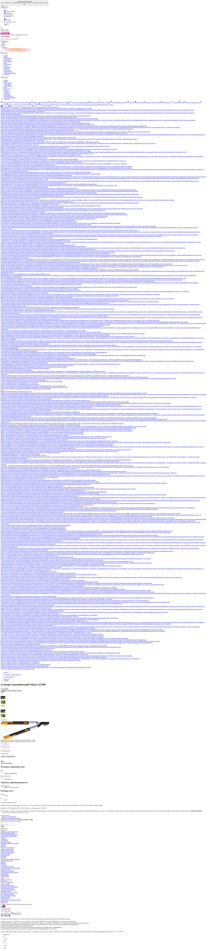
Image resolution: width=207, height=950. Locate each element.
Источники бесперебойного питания (57, 414)
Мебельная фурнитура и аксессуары (11, 152)
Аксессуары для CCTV (37, 423)
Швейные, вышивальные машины (70, 393)
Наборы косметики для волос (73, 279)
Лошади (3, 330)
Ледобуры (78, 322)
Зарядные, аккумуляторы (195, 414)
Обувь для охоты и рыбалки (27, 288)
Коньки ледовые (16, 301)
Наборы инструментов (20, 217)
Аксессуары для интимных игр (50, 365)
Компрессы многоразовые (191, 282)
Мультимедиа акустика (15, 409)
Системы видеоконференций (57, 333)
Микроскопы (21, 354)
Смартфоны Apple (35, 403)
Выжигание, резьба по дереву (75, 264)
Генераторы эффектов (70, 355)
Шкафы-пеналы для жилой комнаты (51, 426)
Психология (20, 372)
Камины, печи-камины (34, 191)
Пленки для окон (83, 444)
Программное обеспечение (120, 133)
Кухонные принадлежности (8, 166)
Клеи (89, 205)
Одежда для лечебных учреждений (108, 295)
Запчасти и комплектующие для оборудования (125, 230)
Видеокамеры (23, 126)
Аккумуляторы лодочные (113, 317)
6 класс (39, 377)
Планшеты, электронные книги (9, 404)
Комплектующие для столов (28, 152)
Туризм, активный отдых (193, 102)
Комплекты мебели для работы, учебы (55, 336)
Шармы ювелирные (11, 361)
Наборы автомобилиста (55, 253)
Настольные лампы (54, 442)
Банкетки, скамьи (73, 150)
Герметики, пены (96, 205)
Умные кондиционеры (90, 420)
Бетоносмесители (23, 213)
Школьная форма (26, 271)
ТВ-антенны (60, 129)
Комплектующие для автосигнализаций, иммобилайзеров (35, 256)
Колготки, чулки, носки (19, 287)
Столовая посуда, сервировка (9, 160)
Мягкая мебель (5, 139)
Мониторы (23, 123)
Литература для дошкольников (108, 375)
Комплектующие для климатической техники (13, 400)
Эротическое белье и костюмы (9, 368)
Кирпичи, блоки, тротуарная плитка (11, 187)
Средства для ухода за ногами (112, 282)
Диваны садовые (86, 139)
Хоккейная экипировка (80, 301)
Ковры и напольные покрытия (9, 451)
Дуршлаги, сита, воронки (73, 166)
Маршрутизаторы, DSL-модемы (22, 417)
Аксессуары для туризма (126, 314)
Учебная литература (6, 377)
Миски (131, 166)
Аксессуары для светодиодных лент (95, 210)
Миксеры (61, 117)
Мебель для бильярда (48, 310)
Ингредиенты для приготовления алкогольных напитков (119, 169)
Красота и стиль (167, 102)
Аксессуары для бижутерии (125, 275)
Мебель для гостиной (6, 430)
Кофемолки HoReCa (136, 340)
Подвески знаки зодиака (181, 361)
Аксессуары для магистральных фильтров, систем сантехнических (132, 176)
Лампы (127, 442)
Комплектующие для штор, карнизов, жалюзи (66, 444)
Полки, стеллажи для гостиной (74, 430)
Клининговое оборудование (22, 343)
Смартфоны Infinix (99, 403)
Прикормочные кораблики (167, 322)
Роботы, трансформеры (51, 259)
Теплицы (57, 232)
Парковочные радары (86, 252)
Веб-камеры (126, 414)
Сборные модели (75, 262)
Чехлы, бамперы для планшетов (70, 404)
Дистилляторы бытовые (21, 171)
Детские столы (45, 143)
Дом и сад (132, 102)
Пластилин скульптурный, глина (152, 349)
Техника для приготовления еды (10, 113)
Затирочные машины (103, 213)
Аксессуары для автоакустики (106, 250)
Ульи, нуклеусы (19, 245)
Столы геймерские (147, 134)
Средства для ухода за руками (58, 282)
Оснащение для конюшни (79, 330)
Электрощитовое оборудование (9, 197)
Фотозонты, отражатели (84, 127)
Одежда (3, 287)
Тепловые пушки (28, 214)
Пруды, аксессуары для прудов (46, 230)
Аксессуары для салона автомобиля (135, 255)
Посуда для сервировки (93, 160)
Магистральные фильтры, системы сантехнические (100, 176)
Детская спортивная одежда (111, 271)
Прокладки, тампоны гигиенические (20, 297)
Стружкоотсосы (54, 214)
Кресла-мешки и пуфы (14, 425)
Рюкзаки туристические (80, 311)
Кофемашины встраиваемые (107, 110)
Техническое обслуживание (26, 389)
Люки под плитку (20, 211)
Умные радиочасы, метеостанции (169, 420)
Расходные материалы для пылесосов (86, 397)
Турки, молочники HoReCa (113, 338)
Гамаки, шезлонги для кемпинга (77, 316)
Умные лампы (77, 419)
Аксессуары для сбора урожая (73, 239)
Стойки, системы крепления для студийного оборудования (163, 127)
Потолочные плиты (38, 204)
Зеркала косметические (74, 290)
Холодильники (8, 71)
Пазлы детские (34, 264)
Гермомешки (75, 307)
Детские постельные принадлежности (52, 265)
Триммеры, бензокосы (16, 227)
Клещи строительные (76, 217)
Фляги (105, 314)
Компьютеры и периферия (40, 102)
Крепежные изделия (6, 194)
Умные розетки (96, 419)
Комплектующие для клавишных (25, 356)
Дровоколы (134, 227)
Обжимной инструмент (25, 220)
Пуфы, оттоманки (66, 425)
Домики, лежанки (106, 323)
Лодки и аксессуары (6, 317)
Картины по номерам (13, 346)
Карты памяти (39, 126)
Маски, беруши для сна (100, 449)
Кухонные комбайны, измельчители (36, 117)
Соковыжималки (49, 115)
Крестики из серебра (45, 361)
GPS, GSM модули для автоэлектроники (62, 256)
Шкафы (13, 426)
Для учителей (90, 377)
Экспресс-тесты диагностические (165, 298)
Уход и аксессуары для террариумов (182, 327)
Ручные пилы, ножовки (42, 219)
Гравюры (88, 346)
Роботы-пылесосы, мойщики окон (42, 396)
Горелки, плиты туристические (46, 311)
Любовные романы (158, 378)
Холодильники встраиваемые (48, 110)
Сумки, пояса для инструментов (55, 224)
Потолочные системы (16, 204)
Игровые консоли (55, 130)
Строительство (94, 102)
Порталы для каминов (163, 394)
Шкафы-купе (27, 426)
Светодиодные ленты (25, 136)
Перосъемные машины (20, 243)
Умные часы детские (36, 124)
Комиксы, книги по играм (70, 375)
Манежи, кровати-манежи (92, 265)
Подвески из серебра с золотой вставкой (149, 361)
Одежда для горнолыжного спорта (130, 301)
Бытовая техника (7, 102)
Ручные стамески (75, 219)
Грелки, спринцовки (103, 298)
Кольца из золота (122, 359)
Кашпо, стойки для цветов (15, 445)
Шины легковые (13, 246)
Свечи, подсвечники (82, 445)
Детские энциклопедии (56, 375)
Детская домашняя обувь (153, 271)
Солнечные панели (180, 248)
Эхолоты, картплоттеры (22, 322)
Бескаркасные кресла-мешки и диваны (116, 139)
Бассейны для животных (75, 324)
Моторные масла (18, 249)
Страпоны (105, 364)
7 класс (43, 377)
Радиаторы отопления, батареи (77, 191)
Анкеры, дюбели (31, 194)
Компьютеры (34, 130)
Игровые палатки (33, 266)
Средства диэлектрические (28, 195)
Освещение (4, 442)
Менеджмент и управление (35, 371)
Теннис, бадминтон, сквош (8, 309)
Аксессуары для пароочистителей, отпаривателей (18, 399)
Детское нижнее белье (65, 271)
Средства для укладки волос (89, 279)
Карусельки (55, 266)
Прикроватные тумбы (23, 142)
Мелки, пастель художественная (111, 349)
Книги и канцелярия (74, 104)
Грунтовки (95, 185)
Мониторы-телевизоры (32, 123)
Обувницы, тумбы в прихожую (38, 142)
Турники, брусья (20, 303)
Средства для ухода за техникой (71, 121)
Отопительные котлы (13, 191)
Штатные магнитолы (154, 250)
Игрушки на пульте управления (22, 259)
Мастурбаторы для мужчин (51, 364)
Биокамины (126, 394)
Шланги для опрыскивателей (44, 233)
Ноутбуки (6, 68)
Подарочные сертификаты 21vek (10, 387)
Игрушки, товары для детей (153, 102)
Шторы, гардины (38, 444)
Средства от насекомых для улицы (146, 314)
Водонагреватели (14, 176)
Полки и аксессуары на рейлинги (76, 168)
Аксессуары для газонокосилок (60, 236)
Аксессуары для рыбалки (103, 322)
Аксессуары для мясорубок (148, 120)
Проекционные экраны (68, 123)
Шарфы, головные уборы (43, 287)
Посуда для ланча (62, 168)
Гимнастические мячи (70, 300)
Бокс (15, 304)
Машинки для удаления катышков (126, 393)
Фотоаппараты (15, 126)
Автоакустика (23, 250)
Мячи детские (58, 262)
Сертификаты (104, 104)
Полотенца (72, 449)
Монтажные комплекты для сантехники (137, 181)
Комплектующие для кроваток (150, 265)
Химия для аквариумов (117, 327)
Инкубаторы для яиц (25, 242)
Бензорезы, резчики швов (75, 213)
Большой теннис (78, 309)
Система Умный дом (6, 419)
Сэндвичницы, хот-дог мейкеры (53, 113)
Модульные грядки (81, 232)
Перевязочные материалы (53, 298)
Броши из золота (29, 362)
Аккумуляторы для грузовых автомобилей (61, 248)
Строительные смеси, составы (69, 185)
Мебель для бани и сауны (8, 155)
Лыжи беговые (25, 301)
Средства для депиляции (41, 284)
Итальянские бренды (139, 275)
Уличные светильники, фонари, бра (115, 442)
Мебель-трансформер (6, 147)
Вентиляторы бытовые (20, 394)
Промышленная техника (7, 343)
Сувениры (3, 174)
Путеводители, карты (91, 372)
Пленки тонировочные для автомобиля (81, 255)
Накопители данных (6, 137)
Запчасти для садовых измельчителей (151, 236)
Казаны (176, 314)
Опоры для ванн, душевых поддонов (50, 178)
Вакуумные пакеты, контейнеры (51, 120)
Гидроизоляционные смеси (84, 185)
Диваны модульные (66, 139)
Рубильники (102, 197)
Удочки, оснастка (5, 320)
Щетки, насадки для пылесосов (47, 397)
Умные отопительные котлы (139, 420)
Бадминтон (71, 309)
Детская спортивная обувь (167, 271)
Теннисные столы (42, 309)
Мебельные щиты (44, 188)
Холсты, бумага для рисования (128, 349)
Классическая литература (37, 378)
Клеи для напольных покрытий (54, 205)
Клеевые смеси (23, 185)
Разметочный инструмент (8, 221)
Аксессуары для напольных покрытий (147, 200)
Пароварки (154, 113)
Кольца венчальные (10, 359)
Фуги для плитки (72, 200)
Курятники (184, 242)
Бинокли (15, 354)
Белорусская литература (73, 378)
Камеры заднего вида (110, 256)
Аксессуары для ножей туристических (88, 314)
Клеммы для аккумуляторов (112, 248)
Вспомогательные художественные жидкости (173, 349)
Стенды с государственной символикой (35, 380)
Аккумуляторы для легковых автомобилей (38, 248)
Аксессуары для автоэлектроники (10, 256)
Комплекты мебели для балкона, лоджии (28, 156)
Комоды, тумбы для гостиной (37, 430)
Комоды (11, 142)
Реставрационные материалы (166, 200)
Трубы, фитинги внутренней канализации (49, 184)
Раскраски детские (43, 264)
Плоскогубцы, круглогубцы (39, 220)
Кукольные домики (131, 259)
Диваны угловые (30, 139)
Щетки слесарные (101, 217)
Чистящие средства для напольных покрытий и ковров (176, 446)
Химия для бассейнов (47, 237)
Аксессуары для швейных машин (132, 397)
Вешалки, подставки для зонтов (59, 150)
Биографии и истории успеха (79, 371)
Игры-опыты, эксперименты (35, 262)
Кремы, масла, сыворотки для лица (18, 278)
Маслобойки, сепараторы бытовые (88, 118)
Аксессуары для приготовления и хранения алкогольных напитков (153, 169)
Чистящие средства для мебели (152, 446)
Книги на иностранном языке (88, 378)
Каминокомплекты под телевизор (60, 435)
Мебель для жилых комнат (8, 149)
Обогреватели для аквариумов (102, 327)
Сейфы (43, 336)
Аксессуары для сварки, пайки (99, 216)
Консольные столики (131, 143)
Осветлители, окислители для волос (41, 281)
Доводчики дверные (67, 201)
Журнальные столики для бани (62, 155)
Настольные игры (17, 345)
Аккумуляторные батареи (69, 413)
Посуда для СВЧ (46, 159)
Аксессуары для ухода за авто (164, 255)
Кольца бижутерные (50, 275)
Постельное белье (54, 449)
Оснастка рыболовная (91, 320)
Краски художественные (82, 349)
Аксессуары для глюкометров (40, 293)
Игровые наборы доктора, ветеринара (180, 261)
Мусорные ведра (168, 340)
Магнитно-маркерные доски (24, 333)
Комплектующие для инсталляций (42, 182)
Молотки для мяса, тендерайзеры (110, 166)
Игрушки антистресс (111, 261)
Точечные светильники (49, 210)
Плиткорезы (18, 223)
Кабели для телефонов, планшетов (83, 407)
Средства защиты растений (51, 240)
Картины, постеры (16, 174)
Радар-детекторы (61, 252)
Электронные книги (29, 404)
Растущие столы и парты (86, 143)
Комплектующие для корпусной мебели (119, 152)
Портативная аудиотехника (8, 412)
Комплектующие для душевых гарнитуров (170, 178)
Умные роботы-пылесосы (16, 420)
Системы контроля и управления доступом (101, 423)
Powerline (87, 417)
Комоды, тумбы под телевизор (21, 435)
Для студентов (82, 377)
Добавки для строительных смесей (107, 185)
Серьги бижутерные (39, 275)
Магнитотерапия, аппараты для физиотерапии (76, 291)
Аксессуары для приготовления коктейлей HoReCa (117, 340)
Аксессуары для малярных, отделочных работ (95, 223)
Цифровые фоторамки (140, 126)
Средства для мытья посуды (136, 446)
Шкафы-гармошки (36, 426)
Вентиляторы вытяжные (176, 394)
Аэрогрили (22, 113)
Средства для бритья (75, 284)
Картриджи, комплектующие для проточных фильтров (71, 176)
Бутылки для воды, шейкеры (48, 307)
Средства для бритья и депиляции (10, 284)
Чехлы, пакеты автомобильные (20, 255)
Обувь (2, 288)
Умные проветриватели (153, 420)
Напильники (67, 219)
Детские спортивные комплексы (68, 266)
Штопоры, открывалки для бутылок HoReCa (45, 340)
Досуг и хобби (34, 104)
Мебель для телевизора (7, 435)
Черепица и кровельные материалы (21, 189)
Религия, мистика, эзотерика (104, 372)
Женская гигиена (5, 297)
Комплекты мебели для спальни (25, 433)
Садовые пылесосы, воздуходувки (97, 227)
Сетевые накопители (53, 137)
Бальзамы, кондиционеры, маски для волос (33, 279)
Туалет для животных (117, 323)
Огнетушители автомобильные (26, 253)
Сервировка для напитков (19, 163)
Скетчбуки (140, 349)
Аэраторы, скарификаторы (114, 227)
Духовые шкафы (35, 110)
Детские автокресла (104, 253)
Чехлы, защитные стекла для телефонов (61, 406)
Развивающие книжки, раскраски (40, 375)
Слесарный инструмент (7, 217)
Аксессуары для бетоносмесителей (53, 226)
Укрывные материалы (188, 232)
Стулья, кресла (67, 149)
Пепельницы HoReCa (148, 340)
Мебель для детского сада (91, 268)
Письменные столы (28, 439)
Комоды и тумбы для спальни (54, 433)
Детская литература (6, 375)
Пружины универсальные (132, 194)
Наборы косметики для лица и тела (76, 282)
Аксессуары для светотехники (77, 210)
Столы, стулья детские (17, 439)
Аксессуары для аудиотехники (181, 409)
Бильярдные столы (10, 310)
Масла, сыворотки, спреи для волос (55, 279)
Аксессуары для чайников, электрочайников (68, 172)
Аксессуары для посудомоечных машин (80, 401)
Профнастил (110, 189)
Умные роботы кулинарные (65, 420)
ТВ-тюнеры (67, 129)
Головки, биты (30, 217)
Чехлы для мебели (148, 152)
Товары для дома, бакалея (63, 102)
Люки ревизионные (9, 211)
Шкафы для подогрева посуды (176, 110)
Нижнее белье (9, 287)
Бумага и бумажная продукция (9, 335)
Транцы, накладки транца (80, 317)
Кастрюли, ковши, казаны (35, 159)
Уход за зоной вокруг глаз (53, 278)
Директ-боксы (40, 355)
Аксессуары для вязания (56, 352)
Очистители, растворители (70, 205)
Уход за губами (117, 278)
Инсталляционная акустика (150, 409)
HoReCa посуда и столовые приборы (11, 338)
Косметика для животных (96, 326)
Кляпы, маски (62, 365)
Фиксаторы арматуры (113, 194)
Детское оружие (77, 261)
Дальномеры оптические (53, 354)
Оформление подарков (65, 175)
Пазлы (48, 345)
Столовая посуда (82, 160)
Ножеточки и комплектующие (46, 165)
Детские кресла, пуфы (46, 425)
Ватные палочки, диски (179, 278)
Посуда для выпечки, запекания (9, 162)
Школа (6, 57)
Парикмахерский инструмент (126, 279)
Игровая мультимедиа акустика (173, 134)
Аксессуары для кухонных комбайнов (130, 120)
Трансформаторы (80, 197)
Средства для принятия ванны (147, 282)
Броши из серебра (39, 362)
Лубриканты (133, 298)
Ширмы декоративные (106, 445)
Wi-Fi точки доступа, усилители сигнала (42, 417)
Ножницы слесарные (64, 217)
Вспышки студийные (118, 127)
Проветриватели (134, 394)
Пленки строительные (114, 223)
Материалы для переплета (65, 332)
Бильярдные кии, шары (22, 310)
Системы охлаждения (74, 131)
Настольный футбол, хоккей (58, 345)
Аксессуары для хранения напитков (36, 163)
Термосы (21, 314)
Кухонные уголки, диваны (54, 139)
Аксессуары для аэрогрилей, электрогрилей (32, 121)
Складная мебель (69, 311)
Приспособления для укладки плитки (108, 200)
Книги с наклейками (94, 375)
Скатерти (77, 449)
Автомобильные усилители (54, 250)
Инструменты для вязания (42, 352)
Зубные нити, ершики (66, 294)
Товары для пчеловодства (8, 245)
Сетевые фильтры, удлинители (114, 414)
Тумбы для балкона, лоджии (165, 156)
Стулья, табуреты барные (36, 146)
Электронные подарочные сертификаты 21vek (55, 387)
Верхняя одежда (54, 287)
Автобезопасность (6, 253)
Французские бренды (161, 275)
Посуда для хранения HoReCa (184, 338)
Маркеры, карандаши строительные (58, 221)
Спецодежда (81, 224)
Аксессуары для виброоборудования (73, 226)
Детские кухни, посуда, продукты (63, 261)
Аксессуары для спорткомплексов (153, 266)
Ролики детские (83, 269)
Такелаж (46, 213)
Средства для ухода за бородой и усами (107, 279)
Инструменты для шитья (69, 352)
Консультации (23, 388)
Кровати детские (57, 268)
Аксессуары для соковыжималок (54, 121)
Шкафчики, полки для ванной (50, 432)
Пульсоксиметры (52, 291)
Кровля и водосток (6, 189)
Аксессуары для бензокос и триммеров (79, 236)
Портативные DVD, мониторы (89, 250)
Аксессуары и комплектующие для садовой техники (15, 234)
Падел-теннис (110, 309)
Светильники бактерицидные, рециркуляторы (124, 291)
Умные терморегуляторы (160, 419)
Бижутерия (4, 275)
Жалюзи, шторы (5, 444)
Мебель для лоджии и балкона (9, 156)
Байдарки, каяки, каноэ (21, 317)
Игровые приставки (13, 134)
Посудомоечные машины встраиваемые (68, 110)
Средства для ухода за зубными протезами (119, 294)
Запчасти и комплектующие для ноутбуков (12, 383)
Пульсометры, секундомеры (22, 307)
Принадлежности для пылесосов (29, 397)
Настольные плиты (66, 108)
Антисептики (84, 295)
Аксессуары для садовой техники (125, 234)
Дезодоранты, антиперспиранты (95, 282)
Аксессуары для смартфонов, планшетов (12, 406)
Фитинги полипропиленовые (174, 176)
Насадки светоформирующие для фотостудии (64, 127)
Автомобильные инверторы (49, 252)
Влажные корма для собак (24, 323)
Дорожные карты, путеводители (165, 314)
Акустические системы (76, 409)
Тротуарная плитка (42, 187)
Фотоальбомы (25, 174)
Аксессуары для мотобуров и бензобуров (144, 226)
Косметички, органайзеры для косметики (26, 290)
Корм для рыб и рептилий (24, 327)
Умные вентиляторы (78, 420)
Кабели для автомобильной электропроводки (128, 256)
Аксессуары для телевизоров (9, 129)
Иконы (99, 174)
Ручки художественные (49, 349)
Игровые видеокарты (72, 134)
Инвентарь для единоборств (24, 304)
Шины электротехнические (49, 197)
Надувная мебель (70, 153)
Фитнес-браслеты (26, 124)
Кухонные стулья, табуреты (11, 429)
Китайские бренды (150, 275)
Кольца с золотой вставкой (110, 359)
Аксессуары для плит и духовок (42, 401)
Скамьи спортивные (43, 303)
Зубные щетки (56, 294)
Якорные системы (134, 317)
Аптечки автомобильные (42, 253)
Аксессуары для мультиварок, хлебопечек (86, 120)
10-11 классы (56, 377)
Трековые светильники (62, 210)
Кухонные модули (20, 144)
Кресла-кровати (75, 425)
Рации (30, 342)
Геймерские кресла (55, 429)
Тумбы (15, 142)
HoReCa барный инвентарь (8, 340)
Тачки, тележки (29, 239)
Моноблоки (28, 130)
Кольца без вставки (65, 359)
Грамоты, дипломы (104, 335)
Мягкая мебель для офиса (73, 336)
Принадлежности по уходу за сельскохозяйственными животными (162, 242)
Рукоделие (3, 352)
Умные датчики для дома (66, 419)
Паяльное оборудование (41, 216)
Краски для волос (26, 281)
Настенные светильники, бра (71, 442)
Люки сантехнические (184, 181)
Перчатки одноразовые (73, 295)
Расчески (152, 279)
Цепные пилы (26, 227)
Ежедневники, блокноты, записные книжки (44, 335)
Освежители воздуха (11, 448)
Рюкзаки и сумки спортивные (64, 307)
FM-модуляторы (42, 250)
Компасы (101, 314)
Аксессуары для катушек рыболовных (148, 320)
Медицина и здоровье (64, 372)
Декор (2, 445)
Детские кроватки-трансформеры (46, 147)
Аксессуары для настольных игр (96, 345)
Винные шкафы (76, 108)
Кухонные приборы (21, 166)
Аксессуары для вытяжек (26, 401)
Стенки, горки (20, 426)
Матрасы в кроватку (36, 265)
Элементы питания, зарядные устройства (50, 413)
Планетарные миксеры (52, 117)
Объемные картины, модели (62, 346)
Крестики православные (58, 361)
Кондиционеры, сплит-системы (35, 394)
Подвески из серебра (132, 361)
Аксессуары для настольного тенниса (57, 309)
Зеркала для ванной (64, 432)
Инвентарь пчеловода (69, 245)
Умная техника (5, 420)
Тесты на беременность (40, 298)
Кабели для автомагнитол (167, 250)
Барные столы (17, 143)
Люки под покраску (39, 211)
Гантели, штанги (43, 300)
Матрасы (13, 428)
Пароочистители (56, 396)
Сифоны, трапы (93, 178)
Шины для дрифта (44, 246)
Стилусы (34, 414)
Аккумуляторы (5, 248)
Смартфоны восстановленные (22, 403)
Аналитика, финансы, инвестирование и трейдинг (57, 371)
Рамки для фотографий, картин (37, 174)
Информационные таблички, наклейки (134, 333)
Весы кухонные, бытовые (17, 118)
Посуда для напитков (22, 160)
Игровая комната (5, 266)
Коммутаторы (70, 417)
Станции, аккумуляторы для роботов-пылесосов (109, 397)
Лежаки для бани (76, 155)
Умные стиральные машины (41, 420)
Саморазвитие (28, 372)
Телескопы (28, 354)
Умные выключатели (86, 419)
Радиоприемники (40, 409)
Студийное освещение (46, 127)
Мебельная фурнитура (136, 152)
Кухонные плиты (34, 108)
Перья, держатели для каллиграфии (66, 349)
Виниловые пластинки (136, 409)
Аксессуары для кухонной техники (10, 120)
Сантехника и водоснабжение (80, 102)
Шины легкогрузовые (24, 246)
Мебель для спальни (6, 433)
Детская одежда (17, 271)
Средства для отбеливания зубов (99, 294)
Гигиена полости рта (6, 294)
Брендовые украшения (13, 275)
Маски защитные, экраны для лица (40, 295)
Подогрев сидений (196, 255)
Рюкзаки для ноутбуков (70, 133)
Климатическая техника (7, 394)
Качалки (94, 266)
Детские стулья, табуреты (67, 429)
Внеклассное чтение (17, 377)
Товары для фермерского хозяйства (10, 242)
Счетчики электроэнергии (24, 198)
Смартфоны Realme (119, 403)
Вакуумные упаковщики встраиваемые (19, 111)
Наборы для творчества (54, 264)
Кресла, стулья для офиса (42, 441)
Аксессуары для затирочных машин (109, 226)
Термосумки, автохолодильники (47, 314)
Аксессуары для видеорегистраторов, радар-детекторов (89, 256)
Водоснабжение (5, 176)
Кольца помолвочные (33, 359)
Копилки (8, 174)
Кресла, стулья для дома (107, 430)
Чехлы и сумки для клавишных (60, 356)
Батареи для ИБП (72, 414)
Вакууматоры (45, 118)
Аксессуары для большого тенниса (93, 309)
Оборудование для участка (8, 230)
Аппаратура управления (92, 197)
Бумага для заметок (26, 335)
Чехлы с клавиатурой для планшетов (179, 406)
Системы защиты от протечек (169, 181)
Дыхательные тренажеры (40, 291)
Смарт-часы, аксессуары (7, 124)
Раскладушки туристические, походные (97, 316)
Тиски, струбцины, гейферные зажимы (24, 219)
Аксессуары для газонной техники (90, 234)
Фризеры (142, 113)
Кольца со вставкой (55, 359)
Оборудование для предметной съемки (101, 127)
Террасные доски (53, 188)
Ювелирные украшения (46, 104)
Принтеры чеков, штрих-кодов (55, 342)
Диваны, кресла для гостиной (20, 430)
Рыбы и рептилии (6, 327)
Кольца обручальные (21, 359)
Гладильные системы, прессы (109, 393)
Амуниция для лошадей (11, 330)
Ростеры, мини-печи (119, 113)
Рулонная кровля (118, 189)
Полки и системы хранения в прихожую (39, 150)
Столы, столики (15, 146)
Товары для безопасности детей (177, 152)
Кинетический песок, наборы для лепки (94, 264)
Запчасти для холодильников (54, 381)
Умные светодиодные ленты (120, 419)
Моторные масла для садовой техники (170, 234)
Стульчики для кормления (86, 146)
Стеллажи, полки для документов (81, 441)
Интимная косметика (6, 367)
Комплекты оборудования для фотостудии (135, 127)
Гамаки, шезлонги (52, 153)
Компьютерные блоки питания (48, 131)
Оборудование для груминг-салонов (45, 326)
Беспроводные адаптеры (60, 417)
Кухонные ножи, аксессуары (8, 165)
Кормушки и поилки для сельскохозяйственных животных (128, 242)
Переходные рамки (32, 250)
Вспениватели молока (67, 115)
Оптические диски (71, 137)
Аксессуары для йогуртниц (12, 121)
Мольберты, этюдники (192, 349)
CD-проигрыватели (74, 412)
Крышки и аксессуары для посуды (60, 159)
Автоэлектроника (5, 252)
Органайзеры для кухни (37, 168)
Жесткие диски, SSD (15, 131)
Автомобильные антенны (73, 252)
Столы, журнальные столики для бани (103, 143)
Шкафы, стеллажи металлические (18, 342)
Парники (52, 232)
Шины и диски (5, 246)
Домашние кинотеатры (63, 409)
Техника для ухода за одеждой (9, 393)
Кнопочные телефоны (152, 403)
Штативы (131, 126)
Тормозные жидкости (74, 249)
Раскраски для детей (83, 375)
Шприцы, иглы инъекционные (89, 298)
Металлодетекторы (118, 423)
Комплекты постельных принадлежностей (37, 449)
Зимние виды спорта (6, 301)
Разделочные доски (42, 166)
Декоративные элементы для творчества (167, 346)
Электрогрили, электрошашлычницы (77, 113)
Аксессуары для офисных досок (73, 333)
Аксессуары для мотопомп (126, 226)
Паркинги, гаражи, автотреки (100, 259)
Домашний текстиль (6, 449)
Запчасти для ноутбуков (30, 383)
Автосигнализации (27, 252)
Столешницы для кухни (31, 144)
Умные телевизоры (28, 420)
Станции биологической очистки (103, 230)
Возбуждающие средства (40, 367)
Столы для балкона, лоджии (81, 156)
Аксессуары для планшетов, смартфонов (90, 404)
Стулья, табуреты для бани (109, 429)
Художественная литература (8, 378)
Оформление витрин (196, 342)
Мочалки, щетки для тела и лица (164, 282)
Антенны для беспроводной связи (147, 417)
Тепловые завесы (109, 394)
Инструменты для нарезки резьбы (39, 221)
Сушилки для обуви (141, 393)
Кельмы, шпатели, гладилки (29, 223)
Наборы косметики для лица (165, 278)
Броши (2, 362)
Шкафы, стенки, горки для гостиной (55, 430)
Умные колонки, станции (34, 419)
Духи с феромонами (27, 367)
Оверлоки (82, 393)
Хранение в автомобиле (118, 255)
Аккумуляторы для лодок (97, 248)
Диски (51, 246)
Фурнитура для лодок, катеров (147, 317)
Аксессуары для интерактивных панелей (93, 333)
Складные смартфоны (164, 403)
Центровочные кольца (72, 246)
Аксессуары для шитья (94, 352)
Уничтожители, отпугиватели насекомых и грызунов (113, 232)
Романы (165, 378)
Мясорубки (67, 117)
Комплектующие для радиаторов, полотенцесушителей (110, 181)
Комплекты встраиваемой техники (124, 110)
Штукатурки (37, 185)
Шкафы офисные (67, 441)
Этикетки (96, 335)
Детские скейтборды (73, 269)
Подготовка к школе (117, 377)
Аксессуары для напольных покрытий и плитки (14, 200)
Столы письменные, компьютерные (31, 143)
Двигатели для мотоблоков (50, 234)
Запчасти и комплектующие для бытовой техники (14, 381)
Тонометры (24, 291)
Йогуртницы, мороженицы (132, 113)
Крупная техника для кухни (8, 108)
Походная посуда (61, 314)
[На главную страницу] (6, 34)
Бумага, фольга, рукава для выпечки (72, 162)
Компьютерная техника (7, 130)
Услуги (6, 65)
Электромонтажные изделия (8, 195)
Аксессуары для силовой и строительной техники (14, 226)
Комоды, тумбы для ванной (54, 142)
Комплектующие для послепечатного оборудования (87, 332)
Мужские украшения (101, 275)
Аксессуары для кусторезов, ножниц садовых (147, 234)
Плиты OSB (24, 188)
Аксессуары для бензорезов (36, 226)
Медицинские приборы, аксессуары (11, 291)
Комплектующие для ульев (30, 245)
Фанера (30, 188)
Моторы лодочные (40, 317)
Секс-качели (69, 365)
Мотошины (56, 246)
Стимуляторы (80, 364)
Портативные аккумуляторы (31, 413)
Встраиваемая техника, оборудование (11, 110)
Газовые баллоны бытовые (198, 394)
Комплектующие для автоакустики (71, 250)
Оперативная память (27, 131)
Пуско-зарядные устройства (127, 248)
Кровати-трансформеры (30, 147)
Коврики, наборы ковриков (55, 451)
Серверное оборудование (67, 130)
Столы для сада (89, 153)
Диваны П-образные (41, 139)
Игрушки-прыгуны (24, 261)
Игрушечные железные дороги (117, 259)
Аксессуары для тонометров (24, 293)
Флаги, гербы (20, 380)
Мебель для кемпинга (7, 316)
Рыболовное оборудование (8, 322)
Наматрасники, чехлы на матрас (65, 428)
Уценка (6, 55)
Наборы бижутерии (112, 275)
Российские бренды (10, 277)
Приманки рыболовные (56, 320)
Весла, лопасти (68, 317)
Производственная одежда (71, 224)
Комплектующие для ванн (67, 178)
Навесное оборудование (36, 234)
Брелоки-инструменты (113, 314)
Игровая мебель (5, 140)
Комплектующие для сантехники (10, 178)
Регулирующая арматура (154, 181)
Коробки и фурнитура (7, 201)
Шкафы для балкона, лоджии (97, 156)
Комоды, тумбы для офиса (97, 336)
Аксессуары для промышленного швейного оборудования (157, 397)
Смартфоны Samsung (57, 403)
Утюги (51, 393)
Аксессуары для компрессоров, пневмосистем (77, 214)
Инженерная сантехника (7, 181)
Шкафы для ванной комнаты (121, 426)
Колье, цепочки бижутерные (64, 275)
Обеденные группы (142, 143)
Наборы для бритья (54, 175)
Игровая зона (4, 134)
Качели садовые (61, 153)
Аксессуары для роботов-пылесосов (66, 397)
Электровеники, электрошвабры (70, 396)
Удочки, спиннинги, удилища (18, 320)
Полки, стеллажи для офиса (126, 336)
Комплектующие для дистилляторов (182, 169)
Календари (85, 335)
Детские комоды (48, 268)
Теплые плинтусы (97, 191)
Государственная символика (8, 380)
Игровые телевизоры (94, 134)
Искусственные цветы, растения (52, 445)
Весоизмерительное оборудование (102, 342)
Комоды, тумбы (5, 142)
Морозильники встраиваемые (142, 110)
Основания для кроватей (81, 428)
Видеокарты (36, 131)
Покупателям (8, 16)
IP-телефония (107, 417)
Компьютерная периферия (8, 414)
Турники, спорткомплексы (8, 303)
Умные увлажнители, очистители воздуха (120, 420)
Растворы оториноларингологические (147, 291)
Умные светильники (106, 419)
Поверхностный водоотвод (50, 189)
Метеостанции (187, 394)
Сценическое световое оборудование (54, 355)
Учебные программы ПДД (130, 377)
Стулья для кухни (24, 146)
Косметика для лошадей (54, 330)
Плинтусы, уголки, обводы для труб (43, 200)
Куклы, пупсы (72, 259)
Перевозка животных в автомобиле (153, 323)
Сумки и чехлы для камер (74, 126)
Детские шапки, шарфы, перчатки (94, 271)
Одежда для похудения (93, 300)
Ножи (18, 165)
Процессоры (97, 131)
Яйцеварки (11, 114)
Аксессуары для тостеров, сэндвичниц (109, 120)
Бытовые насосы (23, 176)
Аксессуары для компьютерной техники (12, 133)
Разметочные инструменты (22, 221)
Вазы (62, 445)
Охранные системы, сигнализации (79, 423)
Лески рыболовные (44, 320)
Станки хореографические (162, 304)
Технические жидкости (7, 249)
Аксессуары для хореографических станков (182, 304)
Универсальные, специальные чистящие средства (54, 446)
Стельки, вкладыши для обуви (55, 288)
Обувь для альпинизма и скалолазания (97, 311)
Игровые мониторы (83, 134)
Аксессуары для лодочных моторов (96, 317)
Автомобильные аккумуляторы (17, 248)
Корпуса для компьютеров (87, 131)
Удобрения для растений (25, 240)
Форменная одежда (81, 287)
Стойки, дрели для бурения (90, 213)
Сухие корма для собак (11, 323)
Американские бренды (173, 275)
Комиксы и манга (62, 378)
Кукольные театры (141, 259)
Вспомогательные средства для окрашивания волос (65, 281)
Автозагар (28, 285)
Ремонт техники (31, 388)
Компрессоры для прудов (87, 230)
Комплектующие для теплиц (68, 232)
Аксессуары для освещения (163, 442)
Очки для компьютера (58, 133)
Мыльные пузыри (122, 261)
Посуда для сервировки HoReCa (30, 338)
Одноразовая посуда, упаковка (105, 168)
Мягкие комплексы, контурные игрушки (97, 303)
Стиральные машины (10, 73)
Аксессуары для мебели (81, 152)
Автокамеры (82, 246)
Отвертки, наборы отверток (50, 217)
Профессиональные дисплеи (82, 123)
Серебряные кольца (132, 359)
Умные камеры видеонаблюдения (50, 419)
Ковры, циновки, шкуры (24, 451)
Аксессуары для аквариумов (147, 327)
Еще (6, 24)
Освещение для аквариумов (131, 327)
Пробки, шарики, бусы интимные (34, 364)
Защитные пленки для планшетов (16, 407)
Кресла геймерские (136, 134)
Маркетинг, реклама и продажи (19, 371)
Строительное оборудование (8, 214)
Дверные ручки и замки (35, 201)
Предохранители (110, 197)
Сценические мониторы (22, 355)
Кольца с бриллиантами (77, 359)
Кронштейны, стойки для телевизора (40, 435)
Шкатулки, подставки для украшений (68, 174)
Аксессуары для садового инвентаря (55, 239)
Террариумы (90, 327)
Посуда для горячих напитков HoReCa (61, 338)
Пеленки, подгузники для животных (133, 323)
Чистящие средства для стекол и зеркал (79, 446)
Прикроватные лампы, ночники (40, 442)
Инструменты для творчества (186, 346)
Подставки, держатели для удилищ (107, 320)
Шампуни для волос (15, 279)
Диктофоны (66, 412)
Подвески (3, 361)
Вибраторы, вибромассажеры (17, 364)
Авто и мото (139, 102)
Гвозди (24, 194)
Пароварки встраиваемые (37, 111)
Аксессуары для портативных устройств (12, 413)
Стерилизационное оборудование (98, 396)
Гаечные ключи (38, 217)
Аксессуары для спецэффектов (121, 355)
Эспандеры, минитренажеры (56, 300)
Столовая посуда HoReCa (169, 338)
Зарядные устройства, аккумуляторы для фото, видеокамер (97, 126)
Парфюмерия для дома (43, 274)
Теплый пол (89, 191)
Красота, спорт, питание (138, 372)
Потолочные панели (27, 204)
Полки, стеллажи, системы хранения (52, 149)
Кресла (3, 425)
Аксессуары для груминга (12, 326)
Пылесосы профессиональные (41, 214)
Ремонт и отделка (105, 102)
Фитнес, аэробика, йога (7, 300)
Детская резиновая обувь (181, 271)
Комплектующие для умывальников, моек (109, 178)
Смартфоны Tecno (109, 403)
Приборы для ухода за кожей (129, 278)
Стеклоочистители (84, 396)
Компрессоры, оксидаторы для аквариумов (75, 327)
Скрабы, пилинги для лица (105, 278)
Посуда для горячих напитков (36, 160)
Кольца (3, 359)
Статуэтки (82, 174)
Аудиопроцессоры (144, 250)
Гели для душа (15, 282)
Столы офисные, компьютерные (32, 336)
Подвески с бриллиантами (167, 361)
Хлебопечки (110, 113)
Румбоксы (64, 264)
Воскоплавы (66, 284)
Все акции (5, 53)
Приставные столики (120, 143)
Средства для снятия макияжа (90, 278)
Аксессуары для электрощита (34, 197)
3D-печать (94, 346)
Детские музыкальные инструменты (157, 259)
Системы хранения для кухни (101, 146)
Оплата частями (10, 11)
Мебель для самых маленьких (9, 265)
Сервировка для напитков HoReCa (66, 340)
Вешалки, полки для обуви (111, 336)
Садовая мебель (5, 153)
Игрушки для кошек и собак (74, 323)
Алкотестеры (14, 253)
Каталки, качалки (16, 269)
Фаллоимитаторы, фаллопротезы (68, 364)
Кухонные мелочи (124, 166)
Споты (61, 442)
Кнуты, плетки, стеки (35, 365)
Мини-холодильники (86, 108)
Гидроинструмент (114, 213)
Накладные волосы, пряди (175, 279)
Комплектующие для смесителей (13, 179)
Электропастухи (191, 242)
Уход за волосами (5, 279)
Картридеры (62, 137)
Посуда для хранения (24, 168)
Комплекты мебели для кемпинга (22, 316)
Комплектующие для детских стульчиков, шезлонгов (173, 265)
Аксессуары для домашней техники (10, 397)
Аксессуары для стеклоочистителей (42, 399)
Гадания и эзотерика (111, 345)
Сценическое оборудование (8, 355)
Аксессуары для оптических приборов (70, 354)
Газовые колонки (23, 191)
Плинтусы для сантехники (82, 178)
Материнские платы (62, 131)
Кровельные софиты (63, 189)
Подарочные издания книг (104, 378)
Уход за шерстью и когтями (81, 326)
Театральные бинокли (40, 354)
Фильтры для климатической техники (57, 400)
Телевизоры (7, 67)
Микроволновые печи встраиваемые (89, 110)
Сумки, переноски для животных (58, 324)
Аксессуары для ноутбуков (44, 133)
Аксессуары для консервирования (46, 169)
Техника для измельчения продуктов (11, 117)
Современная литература (23, 378)
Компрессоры (20, 214)
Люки (2, 211)
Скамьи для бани (41, 155)
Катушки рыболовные (33, 320)
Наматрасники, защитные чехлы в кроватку (94, 438)
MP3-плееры (59, 412)
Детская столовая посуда (119, 160)
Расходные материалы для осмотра (146, 298)
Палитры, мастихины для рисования (27, 351)
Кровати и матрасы (6, 428)
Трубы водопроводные (60, 181)
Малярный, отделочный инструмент (47, 223)
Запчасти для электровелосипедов (56, 385)
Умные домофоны (139, 419)
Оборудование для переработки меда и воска (50, 245)
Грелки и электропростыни (96, 291)
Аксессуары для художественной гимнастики (90, 304)
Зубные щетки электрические (20, 294)
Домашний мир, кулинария (77, 372)
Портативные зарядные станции (166, 248)
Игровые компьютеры (44, 130)
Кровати (18, 428)
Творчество (4, 346)
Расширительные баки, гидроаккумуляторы (194, 176)
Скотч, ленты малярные (63, 223)
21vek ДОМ (7, 60)
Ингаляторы (30, 291)
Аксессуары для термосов (31, 314)
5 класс (35, 377)
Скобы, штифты (40, 194)
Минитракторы (158, 227)
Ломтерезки (73, 117)
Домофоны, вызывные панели (52, 423)
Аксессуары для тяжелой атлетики (133, 304)
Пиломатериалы (72, 188)
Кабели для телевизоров (35, 129)
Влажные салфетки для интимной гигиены (61, 297)
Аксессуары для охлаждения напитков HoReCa (89, 340)
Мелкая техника (5, 118)
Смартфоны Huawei (78, 403)
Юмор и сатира (172, 378)
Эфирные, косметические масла (28, 274)
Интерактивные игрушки (38, 259)
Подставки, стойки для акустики (27, 410)
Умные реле (131, 419)
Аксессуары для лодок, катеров (182, 317)
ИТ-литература (36, 372)
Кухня (2, 144)
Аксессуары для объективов (121, 126)
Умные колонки (51, 412)
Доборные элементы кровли (77, 189)
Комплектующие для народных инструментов (62, 358)
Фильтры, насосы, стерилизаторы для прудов (67, 230)
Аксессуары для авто (6, 255)
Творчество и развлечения (8, 264)
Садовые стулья (27, 153)
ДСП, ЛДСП (35, 188)
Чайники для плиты (40, 172)
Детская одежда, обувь (7, 271)
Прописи (25, 377)
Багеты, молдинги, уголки (51, 204)
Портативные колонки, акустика (38, 412)
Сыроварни (179, 113)
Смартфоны (7, 70)
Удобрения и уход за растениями (10, 240)
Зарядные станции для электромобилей (146, 248)
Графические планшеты (20, 349)
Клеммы (18, 195)
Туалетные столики (54, 143)
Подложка (30, 200)
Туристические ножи (71, 314)
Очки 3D (98, 129)
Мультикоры (32, 355)
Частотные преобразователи (122, 197)
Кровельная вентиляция (129, 189)
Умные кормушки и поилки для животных (190, 420)
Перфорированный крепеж (51, 194)
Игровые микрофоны (158, 134)
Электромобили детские (94, 269)
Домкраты (61, 214)
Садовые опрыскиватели (30, 232)
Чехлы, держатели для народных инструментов (36, 358)
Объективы (46, 126)
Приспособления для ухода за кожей (147, 278)
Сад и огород (4, 232)
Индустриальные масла (62, 249)
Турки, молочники (51, 172)
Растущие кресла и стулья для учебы (58, 439)
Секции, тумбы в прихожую (20, 150)
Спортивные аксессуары (7, 307)
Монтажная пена (32, 205)
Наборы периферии (42, 414)
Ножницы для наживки (181, 322)
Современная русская (147, 378)
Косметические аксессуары (60, 290)
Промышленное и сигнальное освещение (19, 210)
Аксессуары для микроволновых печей (31, 120)
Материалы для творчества (136, 346)
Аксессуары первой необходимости (102, 255)
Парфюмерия (4, 274)
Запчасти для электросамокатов (38, 385)
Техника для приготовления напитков (11, 115)
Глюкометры (107, 291)
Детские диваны (76, 139)
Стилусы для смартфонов (129, 406)
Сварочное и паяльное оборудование (11, 216)
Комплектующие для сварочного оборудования (78, 216)
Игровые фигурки (87, 261)
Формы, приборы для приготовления (90, 166)
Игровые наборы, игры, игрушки (17, 262)
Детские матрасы (67, 268)
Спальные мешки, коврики (30, 311)
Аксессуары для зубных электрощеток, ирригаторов (145, 294)
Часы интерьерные (38, 445)
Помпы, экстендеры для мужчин (93, 364)
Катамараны (31, 317)
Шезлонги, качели (119, 265)
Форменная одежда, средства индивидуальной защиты (16, 295)
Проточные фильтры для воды (36, 176)
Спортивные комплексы (31, 303)
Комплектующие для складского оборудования (151, 342)
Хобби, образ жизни (162, 372)
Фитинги (30, 182)
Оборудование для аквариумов (39, 327)
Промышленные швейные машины (39, 343)
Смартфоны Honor (68, 403)
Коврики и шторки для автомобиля (61, 255)
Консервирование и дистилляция (10, 169)
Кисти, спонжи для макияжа (45, 290)
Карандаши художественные (35, 349)
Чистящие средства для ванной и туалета (101, 446)
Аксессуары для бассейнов (33, 237)
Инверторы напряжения (99, 414)
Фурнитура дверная (56, 201)
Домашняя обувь (8, 288)
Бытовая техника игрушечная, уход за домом (41, 261)
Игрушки (3, 259)
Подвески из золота (121, 361)
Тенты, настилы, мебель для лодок (54, 317)
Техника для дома (5, 396)
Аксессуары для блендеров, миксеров (165, 120)
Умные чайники (53, 420)
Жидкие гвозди (18, 205)
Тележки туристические (188, 311)
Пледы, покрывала (64, 449)
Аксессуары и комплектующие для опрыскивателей (22, 233)
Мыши (23, 414)
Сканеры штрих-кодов (70, 342)
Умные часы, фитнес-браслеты (50, 124)
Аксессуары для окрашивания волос (144, 281)
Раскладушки (100, 428)
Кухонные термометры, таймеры (57, 166)
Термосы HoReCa (159, 340)
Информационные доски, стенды (114, 333)
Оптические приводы (107, 131)
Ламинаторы (20, 332)
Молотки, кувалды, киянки (56, 219)
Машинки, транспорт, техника (84, 259)
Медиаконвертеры (116, 417)
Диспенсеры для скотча (76, 223)
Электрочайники (26, 115)
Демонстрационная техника (8, 333)
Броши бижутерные (89, 275)
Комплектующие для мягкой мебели (98, 152)
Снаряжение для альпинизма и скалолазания (120, 311)
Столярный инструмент (7, 219)
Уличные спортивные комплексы (58, 303)
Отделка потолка (5, 204)
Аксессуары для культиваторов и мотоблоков (22, 236)
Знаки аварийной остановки (70, 253)
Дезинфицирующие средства (67, 448)
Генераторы (31, 213)
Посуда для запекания (42, 162)
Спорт (182, 102)
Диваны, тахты (13, 139)
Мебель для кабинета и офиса (9, 441)
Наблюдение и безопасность (8, 423)
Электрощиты (22, 197)
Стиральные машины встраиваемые (39, 393)
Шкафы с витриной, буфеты (68, 426)
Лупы (32, 354)
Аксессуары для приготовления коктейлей (58, 163)
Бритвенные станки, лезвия (27, 284)
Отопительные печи (46, 191)
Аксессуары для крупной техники (10, 401)
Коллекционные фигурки (99, 261)
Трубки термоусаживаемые (43, 195)
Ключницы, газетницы (84, 150)
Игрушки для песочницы (12, 261)
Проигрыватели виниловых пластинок (94, 409)
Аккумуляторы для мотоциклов (81, 248)
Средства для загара (20, 285)
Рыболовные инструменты (131, 322)
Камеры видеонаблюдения (23, 423)
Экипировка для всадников (25, 330)
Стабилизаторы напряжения (85, 414)
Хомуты (88, 194)
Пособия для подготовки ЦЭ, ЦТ (69, 377)
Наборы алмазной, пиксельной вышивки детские (135, 264)
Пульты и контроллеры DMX (84, 355)
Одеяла (23, 449)
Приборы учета (5, 198)
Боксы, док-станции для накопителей (139, 131)
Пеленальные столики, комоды (70, 142)
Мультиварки (40, 113)
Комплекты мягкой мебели (98, 139)
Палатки (7, 311)
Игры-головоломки (41, 345)
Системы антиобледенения (109, 191)
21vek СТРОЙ (8, 58)
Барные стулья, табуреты (26, 429)
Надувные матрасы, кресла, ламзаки (143, 311)
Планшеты (22, 130)
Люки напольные (29, 211)
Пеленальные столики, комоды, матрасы (74, 265)
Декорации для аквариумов (56, 327)
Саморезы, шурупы (17, 194)
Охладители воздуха (49, 394)
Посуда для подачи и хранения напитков (56, 160)
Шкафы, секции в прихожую (84, 426)
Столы (2, 143)
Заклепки (69, 194)
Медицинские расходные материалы (11, 298)
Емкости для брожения (97, 169)
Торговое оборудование (170, 342)
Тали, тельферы (39, 213)
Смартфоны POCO (89, 403)
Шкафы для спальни (78, 433)
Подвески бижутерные (78, 275)
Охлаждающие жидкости (43, 249)
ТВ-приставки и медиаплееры (47, 123)
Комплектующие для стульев (44, 152)
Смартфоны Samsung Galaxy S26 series (135, 403)
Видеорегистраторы (16, 252)
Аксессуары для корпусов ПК (121, 131)
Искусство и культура (151, 372)
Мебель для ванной (6, 432)
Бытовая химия (5, 446)
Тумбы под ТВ (83, 142)
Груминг (3, 326)
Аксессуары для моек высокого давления (101, 236)
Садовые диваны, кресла (16, 153)
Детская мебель (5, 436)
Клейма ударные (72, 221)
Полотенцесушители (36, 181)
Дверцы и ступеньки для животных (91, 324)
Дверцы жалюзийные (111, 156)
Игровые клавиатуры (115, 134)
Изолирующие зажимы (57, 195)
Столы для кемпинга (52, 316)
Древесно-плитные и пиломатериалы (11, 188)
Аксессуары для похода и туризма (10, 314)
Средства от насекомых (23, 448)
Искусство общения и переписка (97, 371)
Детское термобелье (124, 271)
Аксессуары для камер (60, 126)
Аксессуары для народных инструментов (12, 358)
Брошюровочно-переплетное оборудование (36, 332)
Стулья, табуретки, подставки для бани (25, 155)
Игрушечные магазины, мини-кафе (137, 261)
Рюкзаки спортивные (172, 311)
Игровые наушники (126, 134)
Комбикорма (108, 242)
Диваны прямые (21, 139)
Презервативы (113, 298)
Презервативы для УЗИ (123, 298)
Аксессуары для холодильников (60, 401)
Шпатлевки (31, 185)
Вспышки (51, 126)
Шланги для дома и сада (43, 232)
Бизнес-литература (6, 371)
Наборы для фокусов (48, 262)
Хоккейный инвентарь (67, 301)
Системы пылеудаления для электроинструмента (103, 214)
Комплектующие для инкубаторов (40, 242)
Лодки (13, 317)
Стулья (2, 429)
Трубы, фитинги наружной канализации (72, 184)
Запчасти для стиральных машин (37, 381)
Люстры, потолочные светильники (16, 442)
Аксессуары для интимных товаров (57, 367)
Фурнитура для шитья (82, 352)
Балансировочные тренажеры (108, 300)
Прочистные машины (32, 184)
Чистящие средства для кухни (121, 446)
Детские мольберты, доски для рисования (160, 264)
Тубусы (15, 351)
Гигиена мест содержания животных (19, 324)
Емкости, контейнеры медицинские (70, 298)
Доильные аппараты (56, 242)
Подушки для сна (17, 449)
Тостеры (64, 113)
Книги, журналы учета (75, 335)
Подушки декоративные (87, 449)
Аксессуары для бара (6, 163)
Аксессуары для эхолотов (117, 322)
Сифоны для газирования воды (81, 115)
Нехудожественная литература (9, 372)
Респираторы (53, 295)
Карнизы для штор (48, 444)
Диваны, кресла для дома (22, 149)
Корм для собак (105, 324)
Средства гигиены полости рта (43, 294)
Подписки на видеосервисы (49, 129)
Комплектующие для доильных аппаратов (73, 242)
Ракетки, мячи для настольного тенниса (27, 309)
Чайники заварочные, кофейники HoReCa (132, 338)
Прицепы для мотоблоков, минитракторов (69, 234)
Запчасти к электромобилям (131, 269)
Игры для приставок (24, 134)
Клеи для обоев (41, 205)
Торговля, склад (5, 342)
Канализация (4, 184)
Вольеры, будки (167, 323)
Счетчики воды (36, 198)
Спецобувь (88, 224)
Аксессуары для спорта (20, 306)
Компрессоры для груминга (27, 326)
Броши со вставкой (9, 362)
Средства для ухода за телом (27, 282)
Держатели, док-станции (82, 413)
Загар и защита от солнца (8, 285)
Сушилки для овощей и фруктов (33, 118)
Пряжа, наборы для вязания (27, 352)
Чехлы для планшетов (163, 406)
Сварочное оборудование (28, 216)
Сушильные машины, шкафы (93, 393)
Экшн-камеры (31, 126)
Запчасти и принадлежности (90, 104)
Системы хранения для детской (114, 266)
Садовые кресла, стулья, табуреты (93, 429)
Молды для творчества (150, 346)
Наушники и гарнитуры (22, 412)
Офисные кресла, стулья (16, 336)
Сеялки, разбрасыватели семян (145, 227)
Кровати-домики (131, 428)
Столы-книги (152, 143)
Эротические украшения (42, 368)
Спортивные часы (35, 307)
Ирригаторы (31, 294)
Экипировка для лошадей (40, 330)
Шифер (105, 189)
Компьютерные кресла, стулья (41, 429)
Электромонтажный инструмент (10, 220)
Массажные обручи (81, 300)
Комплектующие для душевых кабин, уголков (35, 179)
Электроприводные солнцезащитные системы (101, 444)
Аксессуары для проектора (88, 129)
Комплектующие (5, 131)
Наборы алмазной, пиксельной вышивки (30, 346)
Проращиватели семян (72, 118)
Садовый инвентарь (39, 239)
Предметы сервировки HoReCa (153, 338)
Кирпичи (23, 187)
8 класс (47, 377)
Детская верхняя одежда (78, 271)
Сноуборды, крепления (93, 301)
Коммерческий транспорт (8, 258)
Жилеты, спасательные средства (52, 319)
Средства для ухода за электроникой (111, 129)
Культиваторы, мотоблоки (45, 227)
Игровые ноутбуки (48, 134)
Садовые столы (75, 143)
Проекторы (58, 123)
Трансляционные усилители (165, 409)
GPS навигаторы (36, 252)
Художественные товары (7, 349)
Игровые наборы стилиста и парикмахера (158, 261)
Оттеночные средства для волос (88, 281)
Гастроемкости (74, 159)
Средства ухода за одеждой (110, 287)
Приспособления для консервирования (67, 169)
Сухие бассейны (101, 266)
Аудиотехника (5, 409)
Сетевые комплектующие (97, 417)
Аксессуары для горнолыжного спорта (110, 301)
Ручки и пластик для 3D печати (105, 346)
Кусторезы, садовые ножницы (61, 227)
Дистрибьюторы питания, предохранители (127, 250)
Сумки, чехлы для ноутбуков (85, 133)
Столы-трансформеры (62, 147)
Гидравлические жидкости (87, 249)
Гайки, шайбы (63, 194)
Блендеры (23, 117)
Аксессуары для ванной (76, 432)
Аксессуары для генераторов (91, 226)
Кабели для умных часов (87, 124)
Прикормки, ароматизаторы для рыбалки (74, 320)
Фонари (135, 314)
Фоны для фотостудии (34, 127)
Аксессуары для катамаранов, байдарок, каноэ (30, 319)
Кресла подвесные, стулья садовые (64, 156)
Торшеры (28, 442)
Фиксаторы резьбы (83, 205)
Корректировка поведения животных (39, 324)
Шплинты (122, 194)
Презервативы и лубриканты (9, 369)
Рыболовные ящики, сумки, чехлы (49, 322)
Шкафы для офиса (85, 336)
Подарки (3, 175)
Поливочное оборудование (15, 232)
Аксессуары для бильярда (35, 310)
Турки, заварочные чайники (8, 172)
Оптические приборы (7, 354)
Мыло (9, 282)
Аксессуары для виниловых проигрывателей (117, 409)
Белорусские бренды (185, 275)
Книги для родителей (123, 375)
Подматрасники (92, 428)
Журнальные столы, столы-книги (89, 149)
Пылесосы (7, 74)
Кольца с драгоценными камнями (93, 359)
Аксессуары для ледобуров (88, 322)
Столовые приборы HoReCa (79, 338)
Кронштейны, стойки (22, 129)
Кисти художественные (95, 349)
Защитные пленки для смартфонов (112, 406)
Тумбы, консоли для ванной (19, 432)
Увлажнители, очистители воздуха (74, 394)
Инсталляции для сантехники (22, 181)
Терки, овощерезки (32, 166)
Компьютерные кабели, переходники (178, 414)
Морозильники (43, 108)
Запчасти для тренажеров (32, 384)
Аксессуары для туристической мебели (189, 314)
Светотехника (4, 210)
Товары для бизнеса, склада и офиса (18, 104)
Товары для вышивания (12, 352)
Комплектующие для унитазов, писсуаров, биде (134, 178)
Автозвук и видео (5, 250)
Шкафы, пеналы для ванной (34, 432)
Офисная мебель (5, 336)
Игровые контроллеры (36, 134)
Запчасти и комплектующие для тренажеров (13, 384)
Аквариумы (14, 327)
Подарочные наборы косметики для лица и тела (35, 175)
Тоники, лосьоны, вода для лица (37, 278)
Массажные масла (17, 367)
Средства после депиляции (55, 284)
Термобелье (29, 287)
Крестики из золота (34, 361)
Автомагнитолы (14, 250)
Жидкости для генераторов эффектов (102, 355)
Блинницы (148, 113)
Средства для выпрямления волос (125, 281)
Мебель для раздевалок (149, 304)
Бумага (19, 335)
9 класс (51, 377)
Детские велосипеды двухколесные (30, 269)
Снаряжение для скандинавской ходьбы (43, 304)
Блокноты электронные (62, 335)
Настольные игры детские (22, 264)
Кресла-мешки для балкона (47, 156)
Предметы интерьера (52, 174)
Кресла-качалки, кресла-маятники (108, 149)
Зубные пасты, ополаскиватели (81, 294)
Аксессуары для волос (161, 279)
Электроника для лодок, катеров (165, 317)
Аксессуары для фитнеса (32, 300)
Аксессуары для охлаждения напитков (80, 163)
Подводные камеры (34, 322)
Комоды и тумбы (75, 149)
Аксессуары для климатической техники (79, 400)
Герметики (25, 205)
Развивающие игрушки (173, 259)
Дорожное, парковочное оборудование (88, 253)
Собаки (3, 323)
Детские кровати (25, 428)
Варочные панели (26, 110)
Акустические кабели (12, 410)
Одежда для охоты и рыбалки (95, 287)
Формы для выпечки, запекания (27, 162)
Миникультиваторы (168, 227)
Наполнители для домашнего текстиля (117, 449)
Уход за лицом (4, 278)
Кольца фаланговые (44, 359)
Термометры (60, 291)
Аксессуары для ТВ (76, 129)
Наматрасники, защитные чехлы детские (86, 436)
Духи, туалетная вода (14, 274)
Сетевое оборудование (7, 417)
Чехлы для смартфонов (78, 406)
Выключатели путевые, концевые (66, 197)
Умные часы (17, 124)
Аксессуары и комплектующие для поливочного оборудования (164, 232)
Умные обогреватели (102, 420)
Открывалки (81, 169)
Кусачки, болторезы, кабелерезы (56, 220)
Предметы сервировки (106, 160)
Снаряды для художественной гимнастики (65, 304)
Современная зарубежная (134, 378)
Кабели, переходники (127, 129)
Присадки (53, 249)
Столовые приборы (72, 160)
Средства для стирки (15, 446)
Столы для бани (50, 155)
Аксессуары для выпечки (55, 162)
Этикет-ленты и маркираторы (84, 342)
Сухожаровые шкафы (164, 291)
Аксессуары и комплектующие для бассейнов (13, 237)
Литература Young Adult (50, 378)
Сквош (104, 309)
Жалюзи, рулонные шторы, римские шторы (22, 444)
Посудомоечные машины (54, 108)
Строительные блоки (31, 187)
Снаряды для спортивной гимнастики (113, 304)
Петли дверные (46, 201)
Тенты (180, 311)
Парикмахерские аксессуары (142, 279)
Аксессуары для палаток (16, 311)
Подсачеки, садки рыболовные (67, 322)
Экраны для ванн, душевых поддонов (29, 178)
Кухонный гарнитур (9, 144)
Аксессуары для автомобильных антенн (103, 252)
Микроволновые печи (31, 113)
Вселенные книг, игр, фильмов (176, 372)
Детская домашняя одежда (38, 271)
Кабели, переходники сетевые (129, 417)
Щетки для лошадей (66, 330)
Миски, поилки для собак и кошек (91, 323)
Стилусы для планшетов (44, 407)
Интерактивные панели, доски (40, 333)
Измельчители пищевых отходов (159, 110)
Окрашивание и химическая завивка (11, 281)
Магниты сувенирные (91, 174)
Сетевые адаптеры (79, 417)
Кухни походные (80, 153)
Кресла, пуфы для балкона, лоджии (14, 158)
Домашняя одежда (64, 287)
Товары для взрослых (61, 104)
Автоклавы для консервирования (166, 113)
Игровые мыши (104, 134)
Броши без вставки (20, 362)
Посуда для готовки (6, 159)
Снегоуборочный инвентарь (89, 239)
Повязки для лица (62, 295)
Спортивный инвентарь (7, 304)
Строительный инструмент (119, 102)
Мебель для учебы (6, 439)
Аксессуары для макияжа (8, 290)
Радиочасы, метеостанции (28, 409)
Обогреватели (100, 394)
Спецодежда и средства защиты (9, 224)
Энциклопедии (189, 372)
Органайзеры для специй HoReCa (96, 338)
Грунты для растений (38, 240)
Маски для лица (77, 278)
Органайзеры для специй (50, 168)
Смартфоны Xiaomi (45, 403)
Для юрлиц (9, 13)
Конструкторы (10, 259)
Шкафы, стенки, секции (35, 149)
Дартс (67, 345)
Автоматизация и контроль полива (137, 232)
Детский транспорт (6, 269)
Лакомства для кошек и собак (40, 323)
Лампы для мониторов (37, 136)
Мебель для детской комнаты (9, 268)
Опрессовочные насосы (58, 182)
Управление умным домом (19, 419)
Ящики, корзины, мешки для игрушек (133, 266)
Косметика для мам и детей (42, 282)
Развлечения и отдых (6, 345)
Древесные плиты (63, 188)
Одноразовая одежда (93, 295)
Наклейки (91, 335)
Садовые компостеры (92, 232)
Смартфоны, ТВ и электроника (22, 102)
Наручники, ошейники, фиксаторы (19, 365)
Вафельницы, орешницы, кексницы (97, 113)
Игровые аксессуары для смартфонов (146, 406)
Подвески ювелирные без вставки (106, 361)
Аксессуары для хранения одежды (127, 287)
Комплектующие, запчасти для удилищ (127, 320)
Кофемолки (57, 115)
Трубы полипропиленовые (158, 176)
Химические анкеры (95, 194)
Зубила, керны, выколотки (89, 217)
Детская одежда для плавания (138, 271)
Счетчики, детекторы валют (39, 342)
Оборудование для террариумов (164, 327)
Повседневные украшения (26, 275)
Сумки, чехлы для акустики (43, 410)
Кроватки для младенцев (24, 265)
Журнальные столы (65, 143)
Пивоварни (88, 169)
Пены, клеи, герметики (7, 205)
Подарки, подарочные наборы (13, 175)
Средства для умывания (66, 278)
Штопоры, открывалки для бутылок (117, 163)
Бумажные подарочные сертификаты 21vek (31, 387)
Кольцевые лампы (23, 127)
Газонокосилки (34, 227)
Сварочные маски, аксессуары (56, 216)
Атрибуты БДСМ (5, 365)
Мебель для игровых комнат (84, 266)
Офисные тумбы (95, 441)
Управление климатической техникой (127, 191)
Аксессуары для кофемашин (67, 120)
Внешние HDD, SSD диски (31, 137)
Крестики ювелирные (23, 361)
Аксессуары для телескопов (88, 354)
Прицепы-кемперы (14, 313)
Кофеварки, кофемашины (38, 115)
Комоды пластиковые (93, 142)
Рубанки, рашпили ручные (87, 219)
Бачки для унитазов (153, 178)
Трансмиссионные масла (29, 249)
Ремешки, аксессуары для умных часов (69, 124)
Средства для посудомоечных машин (101, 401)
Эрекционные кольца (114, 364)
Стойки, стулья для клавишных (43, 356)
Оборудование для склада (131, 342)
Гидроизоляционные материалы (94, 189)
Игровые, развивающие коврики (189, 259)
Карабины (104, 194)
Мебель (52, 102)
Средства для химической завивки (106, 281)
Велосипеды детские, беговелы (49, 269)
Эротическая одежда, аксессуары (26, 368)
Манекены (104, 352)
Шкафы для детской (22, 268)
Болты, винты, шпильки (79, 194)
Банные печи (55, 191)
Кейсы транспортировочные (138, 355)
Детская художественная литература (21, 375)
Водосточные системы (37, 189)
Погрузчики (122, 213)
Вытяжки (27, 108)
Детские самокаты (63, 269)
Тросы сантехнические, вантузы (17, 184)
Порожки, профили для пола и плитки (87, 200)
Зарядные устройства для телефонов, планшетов (36, 406)
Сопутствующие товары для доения (95, 242)
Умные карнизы (148, 419)
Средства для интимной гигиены (129, 282)
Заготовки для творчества (121, 346)
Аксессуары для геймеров (189, 134)
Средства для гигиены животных (181, 323)
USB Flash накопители (18, 137)
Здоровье (175, 102)
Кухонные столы (9, 143)
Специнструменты (70, 220)
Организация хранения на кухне (10, 168)
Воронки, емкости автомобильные (181, 255)
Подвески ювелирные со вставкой (87, 361)
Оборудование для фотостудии (9, 127)
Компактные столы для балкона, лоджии (35, 158)
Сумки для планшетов (31, 407)
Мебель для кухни (6, 146)
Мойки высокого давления (180, 227)
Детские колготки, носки (52, 271)
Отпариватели (57, 393)
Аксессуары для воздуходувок (43, 236)
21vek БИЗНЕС (8, 61)
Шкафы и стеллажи (6, 426)
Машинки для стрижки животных (64, 326)
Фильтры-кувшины (85, 172)
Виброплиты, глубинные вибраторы (58, 213)
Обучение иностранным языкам (102, 377)
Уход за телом (4, 282)
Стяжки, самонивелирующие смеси (51, 185)
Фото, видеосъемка (6, 126)
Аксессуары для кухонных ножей (29, 165)
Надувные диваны (132, 139)
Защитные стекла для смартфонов (93, 406)
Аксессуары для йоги (19, 300)
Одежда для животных (196, 323)
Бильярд (3, 310)
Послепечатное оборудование (9, 332)
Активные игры (66, 262)
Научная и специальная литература (122, 372)
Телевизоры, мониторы (7, 123)
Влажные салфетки (178, 282)
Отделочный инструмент (8, 223)
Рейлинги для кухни (91, 168)
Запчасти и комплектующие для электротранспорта (15, 385)
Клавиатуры (28, 414)
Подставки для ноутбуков (30, 133)
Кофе (5, 63)
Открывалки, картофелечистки (57, 118)
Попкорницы (18, 114)
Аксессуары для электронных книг (111, 404)
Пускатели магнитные (136, 197)
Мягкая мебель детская (78, 268)
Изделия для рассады (64, 240)
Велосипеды (7, 64)
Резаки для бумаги (53, 332)
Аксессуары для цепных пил (108, 234)
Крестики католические (71, 361)
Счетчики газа (13, 198)
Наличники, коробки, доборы (21, 201)
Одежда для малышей (194, 271)
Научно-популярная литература (49, 372)
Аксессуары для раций (118, 342)
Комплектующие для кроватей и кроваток (63, 152)
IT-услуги (29, 391)
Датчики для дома (65, 423)
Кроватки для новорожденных (38, 428)
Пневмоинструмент (122, 214)
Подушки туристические (159, 311)
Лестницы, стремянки (19, 239)
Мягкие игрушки (63, 259)
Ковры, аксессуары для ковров (39, 451)
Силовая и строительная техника (10, 213)
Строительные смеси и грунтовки (10, 185)
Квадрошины (62, 246)
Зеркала (14, 433)
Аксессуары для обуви (41, 288)
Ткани (129, 449)
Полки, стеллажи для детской (36, 268)
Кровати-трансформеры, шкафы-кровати (115, 428)
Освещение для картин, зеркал (137, 442)
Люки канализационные (90, 184)
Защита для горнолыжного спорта (149, 301)
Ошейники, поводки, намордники (57, 323)
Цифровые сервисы (6, 391)
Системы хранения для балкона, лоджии (128, 156)
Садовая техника (5, 227)
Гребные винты (124, 317)
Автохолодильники (150, 255)
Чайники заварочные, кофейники (25, 172)
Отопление (4, 191)
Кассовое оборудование (184, 342)
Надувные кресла (56, 425)
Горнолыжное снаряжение (36, 301)
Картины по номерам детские (113, 264)
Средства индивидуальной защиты (28, 224)
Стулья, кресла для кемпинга (39, 316)
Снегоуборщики (126, 227)
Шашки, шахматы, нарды (29, 345)
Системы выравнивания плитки (128, 200)
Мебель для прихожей (7, 150)
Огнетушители (42, 224)
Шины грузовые (34, 246)
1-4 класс (30, 377)
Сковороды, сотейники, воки (20, 159)
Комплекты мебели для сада (39, 153)
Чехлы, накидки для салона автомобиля (40, 255)
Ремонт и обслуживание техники (10, 388)
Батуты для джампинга (122, 300)
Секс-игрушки (5, 364)
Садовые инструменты (7, 239)
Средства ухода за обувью (71, 288)
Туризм (3, 311)
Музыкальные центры (51, 409)
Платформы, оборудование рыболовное (149, 322)
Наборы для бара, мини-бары (99, 163)
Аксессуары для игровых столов (78, 345)
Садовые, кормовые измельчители (78, 227)
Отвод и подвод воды (48, 181)
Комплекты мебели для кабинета (109, 441)
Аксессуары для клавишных (8, 356)
